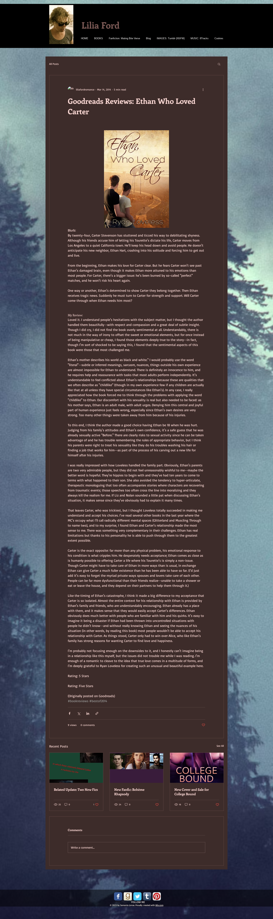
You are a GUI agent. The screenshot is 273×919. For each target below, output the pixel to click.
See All (220, 745)
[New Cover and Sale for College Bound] (197, 768)
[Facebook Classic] (118, 896)
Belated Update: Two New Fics (76, 789)
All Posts (54, 63)
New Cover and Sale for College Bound (191, 791)
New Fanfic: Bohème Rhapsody (129, 791)
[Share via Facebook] (69, 713)
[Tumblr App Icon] (147, 896)
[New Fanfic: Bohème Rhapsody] (136, 768)
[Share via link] (97, 713)
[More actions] (203, 89)
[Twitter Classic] (137, 896)
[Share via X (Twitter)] (78, 713)
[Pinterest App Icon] (157, 896)
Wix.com (159, 905)
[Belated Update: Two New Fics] (76, 768)
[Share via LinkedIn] (88, 713)
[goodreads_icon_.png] (128, 896)
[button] (219, 63)
